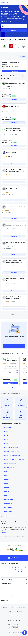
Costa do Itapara (9, 467)
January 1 (6, 479)
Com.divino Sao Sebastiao (11, 451)
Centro (6, 435)
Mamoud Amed (8, 503)
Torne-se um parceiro (14, 615)
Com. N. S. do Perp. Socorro (11, 447)
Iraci (5, 471)
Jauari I (6, 483)
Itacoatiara (5, 7)
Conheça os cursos (6, 583)
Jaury (5, 495)
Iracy (5, 475)
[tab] (12, 387)
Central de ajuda (15, 559)
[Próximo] (21, 314)
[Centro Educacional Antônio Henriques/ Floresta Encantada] (17, 46)
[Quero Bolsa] (7, 2)
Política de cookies (10, 611)
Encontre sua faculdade (7, 587)
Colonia (6, 443)
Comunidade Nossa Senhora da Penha (14, 459)
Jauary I (6, 491)
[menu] (25, 2)
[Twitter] (17, 620)
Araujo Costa (7, 427)
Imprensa (19, 611)
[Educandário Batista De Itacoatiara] (4, 46)
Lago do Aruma (8, 499)
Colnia (6, 439)
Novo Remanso (8, 507)
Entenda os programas (7, 596)
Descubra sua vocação (7, 579)
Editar (14, 370)
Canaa (6, 431)
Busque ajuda (4, 600)
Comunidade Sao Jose (10, 463)
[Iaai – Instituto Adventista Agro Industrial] (23, 46)
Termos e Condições (8, 607)
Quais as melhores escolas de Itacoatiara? (12, 536)
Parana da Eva (8, 511)
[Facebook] (8, 620)
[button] (10, 387)
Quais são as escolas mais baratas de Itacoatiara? (11, 522)
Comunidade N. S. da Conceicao (13, 455)
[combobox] (14, 26)
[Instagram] (11, 620)
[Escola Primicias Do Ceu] (11, 46)
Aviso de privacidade (20, 607)
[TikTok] (14, 620)
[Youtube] (20, 620)
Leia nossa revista (6, 592)
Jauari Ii (6, 487)
